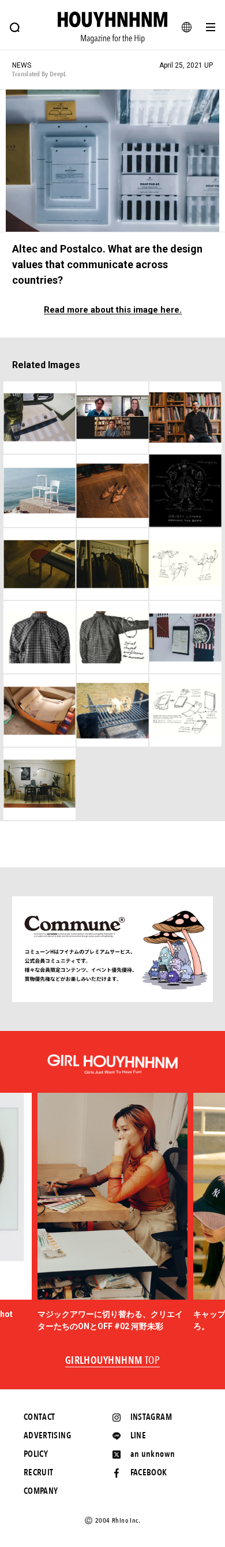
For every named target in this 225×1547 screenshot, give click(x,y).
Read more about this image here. (113, 310)
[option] (112, 1213)
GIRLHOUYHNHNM (112, 1361)
